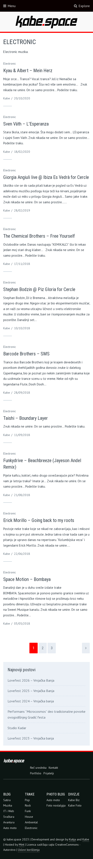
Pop (27, 800)
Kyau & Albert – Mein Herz (27, 70)
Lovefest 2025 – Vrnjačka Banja (31, 691)
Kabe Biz (74, 800)
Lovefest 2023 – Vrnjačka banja (31, 738)
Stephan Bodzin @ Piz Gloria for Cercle (39, 289)
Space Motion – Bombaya (27, 579)
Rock (28, 805)
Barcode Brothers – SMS (26, 353)
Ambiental (31, 822)
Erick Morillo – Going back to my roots (38, 520)
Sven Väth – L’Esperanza (26, 124)
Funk (28, 811)
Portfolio (35, 773)
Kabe (6, 98)
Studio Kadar (17, 728)
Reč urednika (38, 768)
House (29, 817)
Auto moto (10, 828)
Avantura (8, 822)
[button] (46, 21)
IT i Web (8, 811)
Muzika (7, 805)
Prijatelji (48, 773)
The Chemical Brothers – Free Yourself (39, 236)
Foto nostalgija (56, 805)
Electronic (9, 63)
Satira (7, 800)
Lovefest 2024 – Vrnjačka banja (31, 701)
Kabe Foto (75, 805)
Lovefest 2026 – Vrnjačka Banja (31, 680)
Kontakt (53, 768)
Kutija (72, 839)
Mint (21, 844)
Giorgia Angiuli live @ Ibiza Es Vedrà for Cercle (46, 177)
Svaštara (8, 817)
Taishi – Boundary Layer (25, 418)
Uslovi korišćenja (29, 850)
